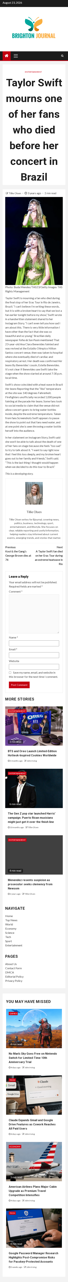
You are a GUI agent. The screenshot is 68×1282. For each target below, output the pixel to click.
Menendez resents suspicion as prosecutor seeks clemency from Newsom (30, 884)
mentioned (46, 340)
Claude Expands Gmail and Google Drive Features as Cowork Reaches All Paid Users (32, 1124)
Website (14, 661)
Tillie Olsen (15, 193)
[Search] (62, 55)
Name (13, 637)
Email (13, 649)
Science (9, 932)
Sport (8, 941)
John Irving (32, 760)
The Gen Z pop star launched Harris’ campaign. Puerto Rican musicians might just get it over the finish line (31, 818)
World (9, 924)
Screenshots (24, 418)
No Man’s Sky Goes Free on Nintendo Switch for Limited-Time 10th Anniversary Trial (33, 1058)
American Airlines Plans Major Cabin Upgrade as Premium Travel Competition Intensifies (33, 1191)
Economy (10, 928)
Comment (15, 591)
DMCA (9, 972)
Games (13, 1013)
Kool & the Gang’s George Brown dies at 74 (18, 553)
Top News (11, 920)
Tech (8, 936)
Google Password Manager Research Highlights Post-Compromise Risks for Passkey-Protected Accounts (33, 1257)
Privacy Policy (13, 980)
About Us (11, 964)
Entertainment (33, 72)
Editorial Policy (14, 976)
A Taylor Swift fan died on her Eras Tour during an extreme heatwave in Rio (49, 555)
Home (9, 916)
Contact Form (13, 968)
